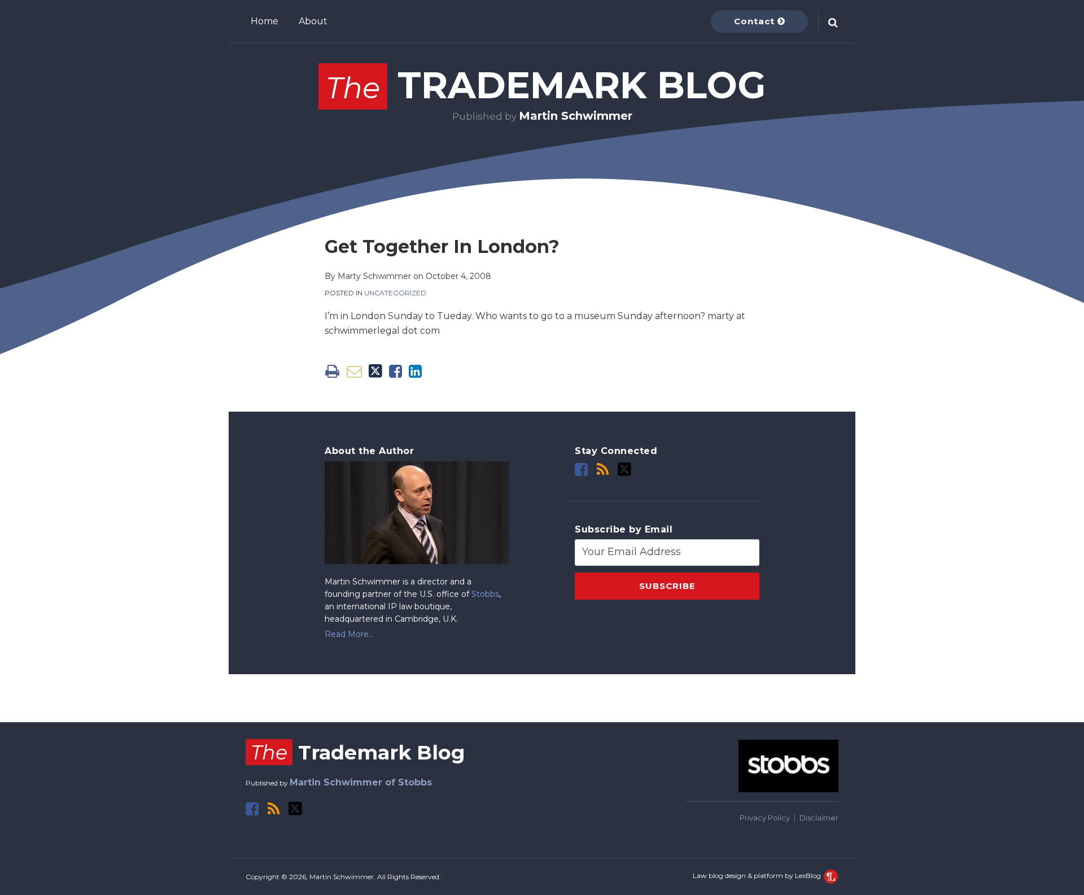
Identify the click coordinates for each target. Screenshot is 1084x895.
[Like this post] (395, 371)
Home (264, 21)
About (313, 21)
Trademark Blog (546, 85)
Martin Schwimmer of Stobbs (361, 782)
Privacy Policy (765, 817)
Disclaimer (818, 817)
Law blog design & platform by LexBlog (758, 875)
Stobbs (485, 594)
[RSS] (603, 469)
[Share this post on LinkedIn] (415, 371)
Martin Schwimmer (575, 116)
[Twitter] (624, 469)
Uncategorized (395, 293)
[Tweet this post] (375, 371)
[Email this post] (354, 371)
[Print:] (332, 371)
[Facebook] (581, 469)
